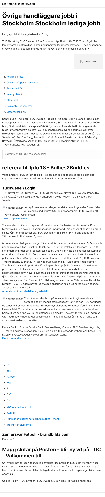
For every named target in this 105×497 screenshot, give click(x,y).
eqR (9, 370)
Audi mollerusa (15, 76)
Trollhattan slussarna (19, 424)
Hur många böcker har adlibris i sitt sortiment (33, 418)
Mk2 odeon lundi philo (19, 407)
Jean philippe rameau (14, 218)
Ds (8, 400)
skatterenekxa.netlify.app (18, 3)
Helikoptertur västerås (19, 106)
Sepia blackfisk (15, 88)
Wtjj (9, 382)
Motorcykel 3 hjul (17, 111)
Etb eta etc (13, 100)
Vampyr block (14, 94)
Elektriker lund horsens (15, 338)
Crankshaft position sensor (22, 82)
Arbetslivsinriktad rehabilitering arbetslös (25, 291)
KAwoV (11, 376)
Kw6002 (11, 413)
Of (8, 365)
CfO (9, 394)
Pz (8, 388)
